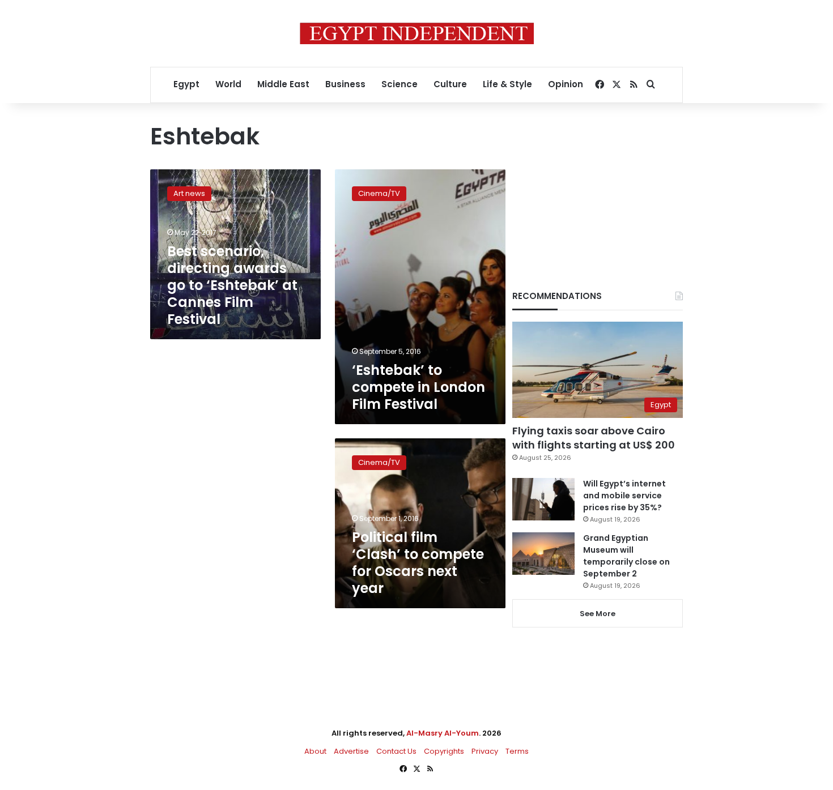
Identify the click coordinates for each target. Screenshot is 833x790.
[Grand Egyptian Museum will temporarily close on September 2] (543, 553)
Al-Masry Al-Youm (442, 733)
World (228, 84)
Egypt (186, 84)
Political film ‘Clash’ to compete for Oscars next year (418, 562)
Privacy (484, 751)
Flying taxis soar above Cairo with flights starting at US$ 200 (593, 438)
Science (399, 84)
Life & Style (507, 84)
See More (597, 613)
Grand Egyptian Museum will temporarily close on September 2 (626, 555)
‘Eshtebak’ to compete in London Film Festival (418, 387)
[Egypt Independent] (417, 33)
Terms (517, 751)
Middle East (283, 84)
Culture (450, 84)
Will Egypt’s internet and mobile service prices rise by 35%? (624, 495)
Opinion (565, 84)
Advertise (351, 751)
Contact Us (396, 751)
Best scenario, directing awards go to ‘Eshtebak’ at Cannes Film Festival (232, 285)
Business (345, 84)
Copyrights (444, 751)
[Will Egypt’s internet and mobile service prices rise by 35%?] (543, 499)
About (315, 751)
